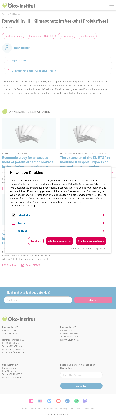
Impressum (100, 248)
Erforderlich (24, 214)
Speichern (35, 240)
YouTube (22, 230)
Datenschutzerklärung (22, 205)
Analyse (22, 222)
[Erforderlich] (13, 215)
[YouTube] (13, 231)
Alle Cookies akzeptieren (91, 240)
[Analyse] (13, 223)
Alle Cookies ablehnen (59, 240)
